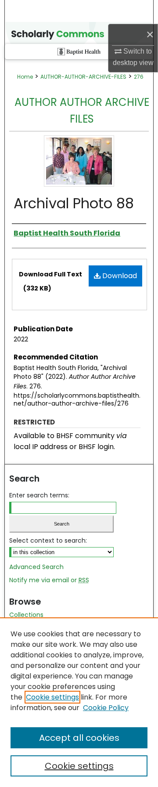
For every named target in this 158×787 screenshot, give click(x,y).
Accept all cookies (79, 738)
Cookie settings (52, 697)
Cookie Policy (106, 708)
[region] (79, 702)
